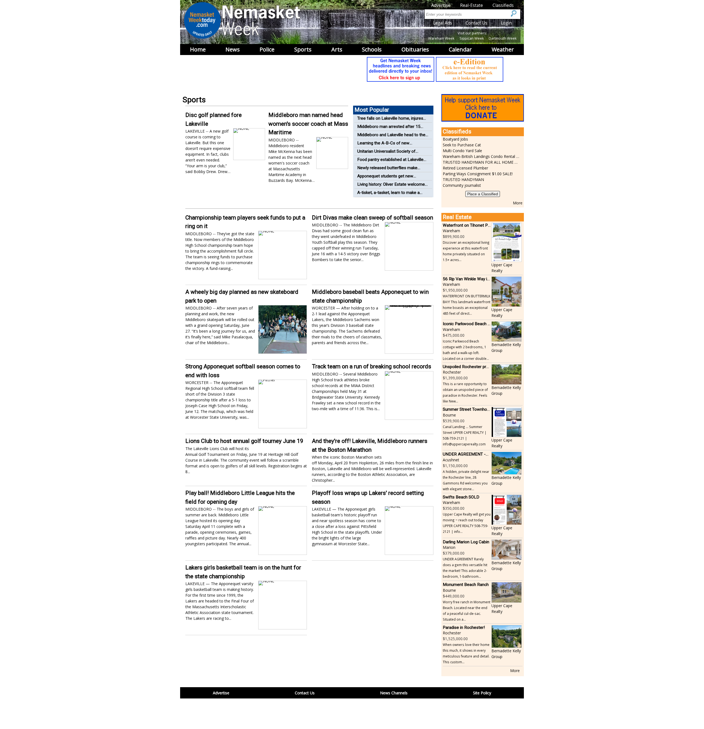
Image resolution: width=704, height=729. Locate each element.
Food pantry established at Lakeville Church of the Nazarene (390, 162)
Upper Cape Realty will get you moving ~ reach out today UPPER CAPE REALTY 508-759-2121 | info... (467, 523)
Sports (303, 49)
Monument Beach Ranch (466, 584)
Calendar (460, 49)
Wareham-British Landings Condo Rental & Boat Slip (481, 156)
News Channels (394, 692)
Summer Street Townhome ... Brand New (480, 409)
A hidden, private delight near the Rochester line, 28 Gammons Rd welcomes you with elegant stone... (466, 480)
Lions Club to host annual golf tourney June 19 (244, 441)
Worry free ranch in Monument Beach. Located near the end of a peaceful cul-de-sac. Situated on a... (466, 610)
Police (267, 49)
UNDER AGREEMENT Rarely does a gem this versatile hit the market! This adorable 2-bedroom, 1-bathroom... (465, 568)
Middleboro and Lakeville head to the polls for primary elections (391, 138)
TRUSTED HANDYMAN (463, 179)
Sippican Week (472, 38)
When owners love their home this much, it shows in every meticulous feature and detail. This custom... (466, 653)
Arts (336, 49)
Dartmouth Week (502, 38)
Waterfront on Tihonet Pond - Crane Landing (484, 225)
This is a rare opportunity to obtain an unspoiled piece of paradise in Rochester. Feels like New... (465, 392)
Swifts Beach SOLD (461, 497)
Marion (449, 547)
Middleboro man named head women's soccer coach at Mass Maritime (308, 124)
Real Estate (457, 217)
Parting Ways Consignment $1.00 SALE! (478, 173)
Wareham (451, 230)
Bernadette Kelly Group (506, 347)
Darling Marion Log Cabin (466, 541)
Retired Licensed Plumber (465, 168)
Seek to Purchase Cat (462, 144)
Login (506, 23)
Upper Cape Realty (501, 267)
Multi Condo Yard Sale (462, 150)
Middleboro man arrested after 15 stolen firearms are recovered (388, 129)
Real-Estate (471, 5)
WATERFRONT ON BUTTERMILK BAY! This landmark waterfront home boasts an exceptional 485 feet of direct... (466, 305)
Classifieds (503, 5)
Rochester (452, 372)
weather (503, 49)
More (517, 202)
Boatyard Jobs (455, 139)
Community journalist (462, 185)
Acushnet (451, 459)
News (233, 49)
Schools (372, 49)
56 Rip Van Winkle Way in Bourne (473, 278)
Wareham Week (441, 38)
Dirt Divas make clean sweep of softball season (372, 217)
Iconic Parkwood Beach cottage (472, 323)
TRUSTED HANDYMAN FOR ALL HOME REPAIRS (481, 162)
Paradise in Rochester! (464, 627)
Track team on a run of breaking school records (371, 366)
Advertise (440, 5)
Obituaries (415, 49)
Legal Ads (442, 23)
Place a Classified (482, 194)
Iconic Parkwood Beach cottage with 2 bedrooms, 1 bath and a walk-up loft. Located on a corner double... (466, 350)
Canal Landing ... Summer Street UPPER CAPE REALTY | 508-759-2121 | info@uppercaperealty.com (464, 435)
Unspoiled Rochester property (470, 366)
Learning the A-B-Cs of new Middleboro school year (383, 146)
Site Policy (482, 692)
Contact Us (476, 23)
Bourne (449, 415)
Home (198, 49)
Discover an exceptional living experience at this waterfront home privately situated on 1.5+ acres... (466, 251)
